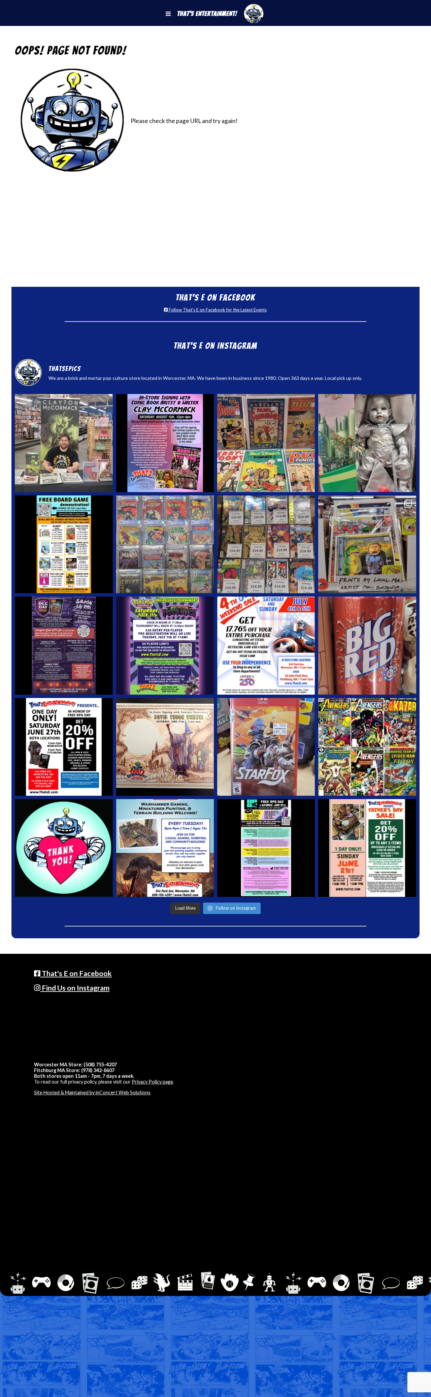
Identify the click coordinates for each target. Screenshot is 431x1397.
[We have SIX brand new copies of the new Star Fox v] (266, 747)
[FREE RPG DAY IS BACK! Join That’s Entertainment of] (266, 848)
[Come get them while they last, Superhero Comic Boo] (266, 544)
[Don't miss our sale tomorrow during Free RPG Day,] (63, 747)
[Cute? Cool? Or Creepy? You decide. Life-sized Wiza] (367, 443)
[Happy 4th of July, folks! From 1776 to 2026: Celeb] (266, 645)
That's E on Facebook (76, 973)
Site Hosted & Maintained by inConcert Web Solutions (92, 1092)
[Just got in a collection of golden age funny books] (266, 443)
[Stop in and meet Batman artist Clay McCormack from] (63, 443)
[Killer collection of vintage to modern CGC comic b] (165, 544)
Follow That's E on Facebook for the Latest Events (217, 309)
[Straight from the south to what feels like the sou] (367, 645)
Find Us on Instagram (74, 987)
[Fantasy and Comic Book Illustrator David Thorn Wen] (165, 747)
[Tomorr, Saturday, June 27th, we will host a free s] (367, 747)
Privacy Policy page (152, 1082)
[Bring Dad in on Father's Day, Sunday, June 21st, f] (367, 848)
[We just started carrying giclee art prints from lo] (367, 544)
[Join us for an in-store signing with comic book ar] (165, 443)
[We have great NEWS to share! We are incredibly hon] (63, 848)
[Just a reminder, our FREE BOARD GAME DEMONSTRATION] (63, 544)
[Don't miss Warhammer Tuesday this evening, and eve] (165, 848)
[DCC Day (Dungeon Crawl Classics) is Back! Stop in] (63, 645)
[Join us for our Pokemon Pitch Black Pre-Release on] (165, 645)
